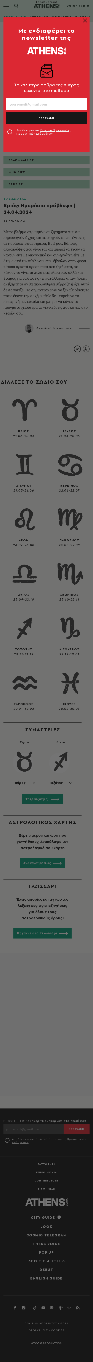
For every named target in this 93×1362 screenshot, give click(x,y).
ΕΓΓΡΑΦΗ (46, 118)
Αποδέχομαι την (43, 131)
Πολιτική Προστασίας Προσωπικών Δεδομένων (43, 131)
